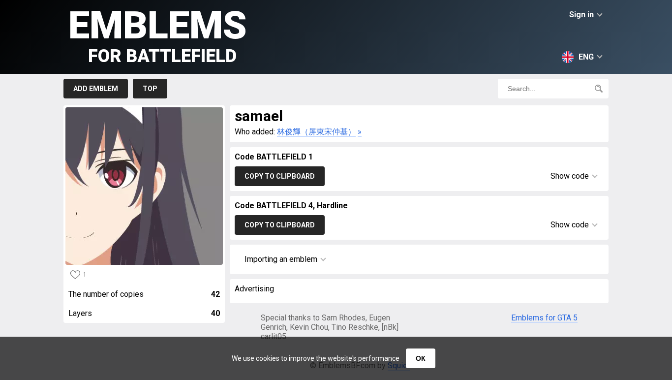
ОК (421, 358)
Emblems (157, 34)
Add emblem (95, 89)
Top (150, 89)
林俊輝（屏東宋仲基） (316, 131)
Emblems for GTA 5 (544, 317)
